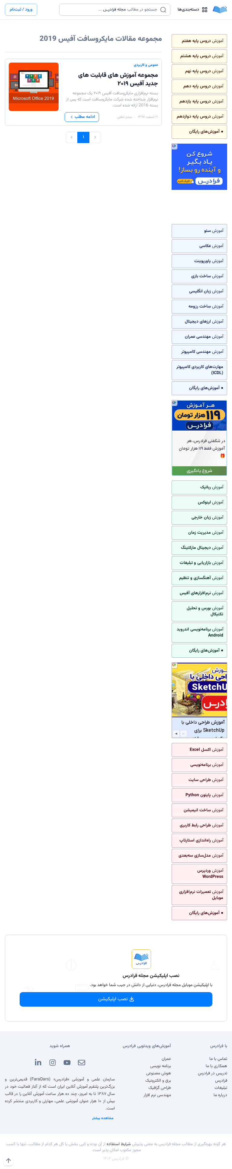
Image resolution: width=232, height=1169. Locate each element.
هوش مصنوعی (158, 1073)
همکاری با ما (216, 1066)
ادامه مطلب (85, 117)
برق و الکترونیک (158, 1080)
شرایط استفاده (119, 1144)
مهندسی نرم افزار (157, 1095)
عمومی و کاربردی (146, 65)
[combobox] (111, 9)
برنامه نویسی (160, 1066)
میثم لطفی (124, 117)
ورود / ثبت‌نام (21, 9)
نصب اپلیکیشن (113, 999)
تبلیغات (220, 1088)
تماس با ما (218, 1059)
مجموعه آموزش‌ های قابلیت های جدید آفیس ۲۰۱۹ (118, 79)
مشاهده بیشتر (103, 1118)
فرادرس (221, 1080)
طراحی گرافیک (159, 1088)
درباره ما (220, 1095)
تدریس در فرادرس (212, 1073)
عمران (166, 1059)
